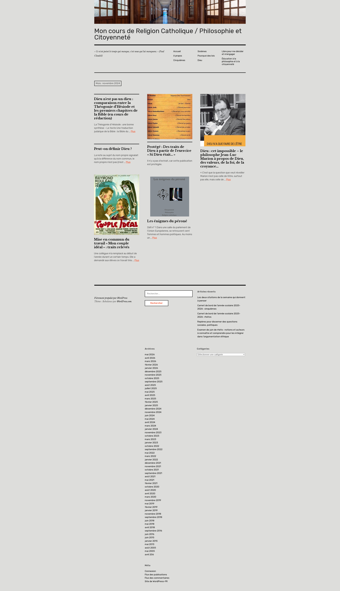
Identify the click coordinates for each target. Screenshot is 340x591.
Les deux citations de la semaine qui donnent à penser (221, 299)
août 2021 (150, 476)
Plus (133, 131)
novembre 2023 (153, 432)
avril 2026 (150, 358)
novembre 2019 (153, 500)
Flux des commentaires (157, 578)
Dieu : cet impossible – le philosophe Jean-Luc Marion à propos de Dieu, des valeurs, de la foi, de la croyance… (222, 158)
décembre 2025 (153, 371)
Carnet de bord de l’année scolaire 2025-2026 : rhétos (218, 315)
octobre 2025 (152, 378)
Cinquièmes (179, 60)
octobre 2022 (152, 446)
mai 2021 (149, 480)
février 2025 (151, 402)
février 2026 (151, 364)
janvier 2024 (151, 429)
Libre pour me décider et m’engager (232, 52)
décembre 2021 (153, 463)
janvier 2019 (151, 510)
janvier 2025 (151, 405)
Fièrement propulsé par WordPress (110, 298)
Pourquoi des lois (206, 55)
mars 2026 (150, 361)
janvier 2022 (151, 459)
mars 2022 (150, 456)
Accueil (177, 51)
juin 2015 (149, 537)
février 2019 (151, 507)
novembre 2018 (153, 513)
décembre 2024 (153, 408)
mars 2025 (150, 398)
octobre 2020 (152, 486)
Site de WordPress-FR (156, 581)
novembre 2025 (153, 374)
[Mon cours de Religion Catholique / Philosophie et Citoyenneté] (170, 12)
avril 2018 (150, 527)
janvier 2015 (151, 541)
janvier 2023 (151, 442)
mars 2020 (150, 496)
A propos (177, 55)
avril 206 (149, 554)
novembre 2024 (153, 412)
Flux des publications (156, 574)
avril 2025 (150, 395)
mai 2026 (150, 354)
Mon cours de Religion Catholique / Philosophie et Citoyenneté (168, 34)
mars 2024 (150, 425)
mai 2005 (150, 551)
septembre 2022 (153, 449)
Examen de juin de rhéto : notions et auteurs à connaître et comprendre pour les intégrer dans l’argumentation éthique (221, 333)
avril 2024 (150, 422)
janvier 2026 (151, 368)
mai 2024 (150, 419)
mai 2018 (149, 524)
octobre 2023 (152, 435)
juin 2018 (149, 520)
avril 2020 (150, 493)
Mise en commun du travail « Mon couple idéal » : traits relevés (111, 243)
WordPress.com (124, 301)
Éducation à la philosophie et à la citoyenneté (231, 61)
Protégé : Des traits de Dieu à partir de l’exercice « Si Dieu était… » (169, 150)
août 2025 (150, 385)
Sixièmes (202, 51)
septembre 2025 (153, 381)
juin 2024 (150, 415)
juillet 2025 (151, 388)
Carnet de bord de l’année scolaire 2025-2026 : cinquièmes (218, 307)
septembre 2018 (153, 517)
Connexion (150, 571)
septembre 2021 (153, 473)
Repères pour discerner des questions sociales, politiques (217, 323)
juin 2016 (149, 534)
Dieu (200, 60)
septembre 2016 (153, 530)
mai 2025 (150, 391)
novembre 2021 (153, 466)
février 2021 (151, 483)
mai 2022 (150, 452)
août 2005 (150, 547)
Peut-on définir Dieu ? (113, 149)
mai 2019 (149, 503)
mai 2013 (149, 544)
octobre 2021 (152, 469)
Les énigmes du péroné (167, 221)
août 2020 (150, 490)
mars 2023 (150, 439)
